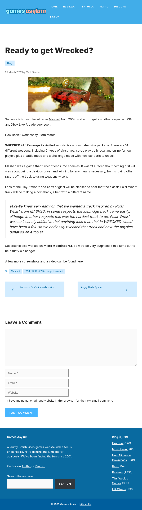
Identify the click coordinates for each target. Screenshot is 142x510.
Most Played (120, 449)
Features (87, 6)
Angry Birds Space (91, 287)
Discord (120, 6)
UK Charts (119, 489)
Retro (104, 6)
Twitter (26, 466)
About (54, 17)
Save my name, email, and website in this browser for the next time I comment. (61, 400)
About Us (85, 504)
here (80, 261)
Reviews (69, 6)
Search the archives (20, 476)
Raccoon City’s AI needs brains (37, 287)
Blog (9, 63)
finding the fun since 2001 (54, 456)
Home (54, 6)
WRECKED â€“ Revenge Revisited (44, 271)
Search (65, 483)
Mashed (54, 119)
